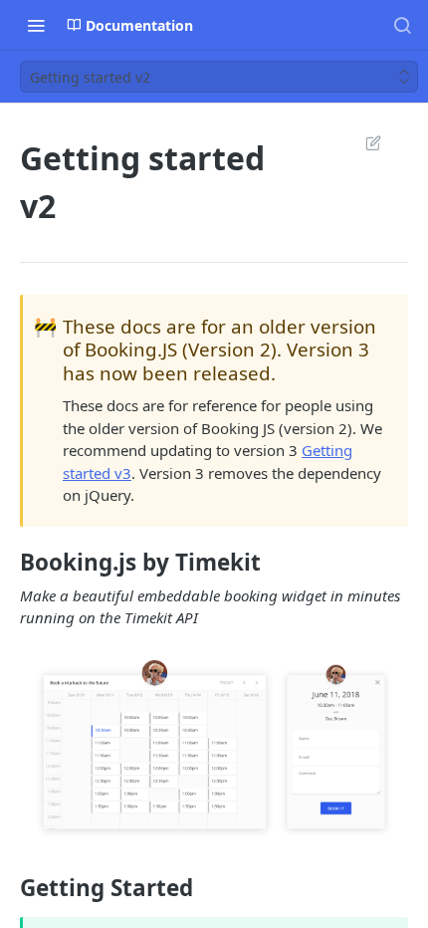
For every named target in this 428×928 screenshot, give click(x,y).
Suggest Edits (363, 142)
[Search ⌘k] (402, 25)
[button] (214, 750)
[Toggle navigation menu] (36, 25)
